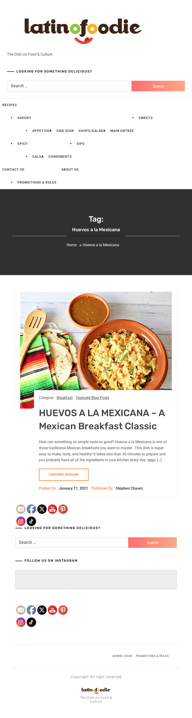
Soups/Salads (92, 131)
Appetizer (42, 131)
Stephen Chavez (129, 488)
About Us (70, 169)
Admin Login (122, 656)
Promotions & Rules (37, 182)
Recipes (9, 105)
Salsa (38, 156)
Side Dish (65, 131)
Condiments (60, 156)
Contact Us (13, 169)
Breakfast (65, 397)
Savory (24, 118)
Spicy (22, 144)
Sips (81, 144)
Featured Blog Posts (92, 397)
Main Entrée (122, 131)
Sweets (146, 118)
